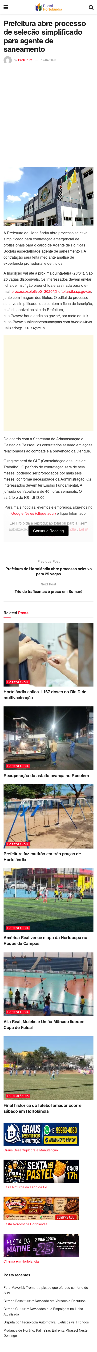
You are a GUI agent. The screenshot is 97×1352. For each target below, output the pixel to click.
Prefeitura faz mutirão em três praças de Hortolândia (42, 857)
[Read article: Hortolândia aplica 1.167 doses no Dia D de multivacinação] (48, 655)
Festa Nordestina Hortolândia (25, 1224)
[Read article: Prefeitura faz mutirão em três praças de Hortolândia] (48, 816)
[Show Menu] (6, 7)
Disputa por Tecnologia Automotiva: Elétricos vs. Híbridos (46, 1322)
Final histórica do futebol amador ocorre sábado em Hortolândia (42, 1108)
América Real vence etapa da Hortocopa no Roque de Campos (45, 940)
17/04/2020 (48, 60)
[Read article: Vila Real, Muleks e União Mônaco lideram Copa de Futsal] (48, 984)
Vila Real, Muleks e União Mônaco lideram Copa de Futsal (44, 1024)
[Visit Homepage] (48, 7)
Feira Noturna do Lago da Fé (25, 1187)
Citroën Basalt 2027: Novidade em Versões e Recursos (44, 1300)
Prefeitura (25, 60)
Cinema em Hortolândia (21, 1261)
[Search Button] (91, 7)
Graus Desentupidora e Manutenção (31, 1150)
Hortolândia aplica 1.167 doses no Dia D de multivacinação (45, 695)
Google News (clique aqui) (33, 513)
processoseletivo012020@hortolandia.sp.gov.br (51, 291)
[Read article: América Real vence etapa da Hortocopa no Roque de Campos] (48, 900)
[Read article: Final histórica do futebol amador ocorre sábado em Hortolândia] (48, 1068)
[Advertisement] (48, 115)
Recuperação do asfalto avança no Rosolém (46, 775)
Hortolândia (18, 682)
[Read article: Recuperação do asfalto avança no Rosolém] (48, 738)
